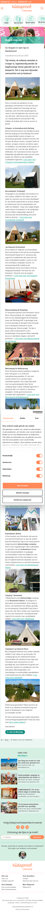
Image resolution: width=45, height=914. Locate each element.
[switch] (39, 462)
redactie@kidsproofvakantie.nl (22, 906)
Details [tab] (22, 418)
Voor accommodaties (9, 887)
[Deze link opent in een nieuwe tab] (22, 580)
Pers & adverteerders (9, 889)
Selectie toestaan (22, 493)
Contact (25, 878)
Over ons (5, 878)
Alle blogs (22, 756)
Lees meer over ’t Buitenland (23, 619)
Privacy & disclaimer (22, 909)
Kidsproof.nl (27, 887)
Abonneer (37, 837)
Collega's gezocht (8, 881)
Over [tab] (37, 418)
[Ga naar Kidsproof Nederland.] (2, 740)
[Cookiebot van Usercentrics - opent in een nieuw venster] (32, 412)
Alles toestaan (22, 486)
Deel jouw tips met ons (30, 881)
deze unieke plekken (17, 722)
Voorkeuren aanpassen (22, 500)
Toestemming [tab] (8, 418)
